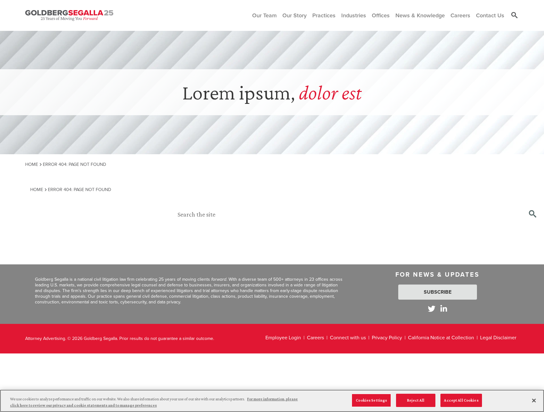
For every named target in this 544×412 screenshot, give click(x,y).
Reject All (415, 400)
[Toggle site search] (514, 15)
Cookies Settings (371, 400)
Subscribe (437, 292)
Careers (315, 337)
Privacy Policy (387, 337)
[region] (272, 401)
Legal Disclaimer (498, 337)
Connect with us (348, 337)
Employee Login (283, 337)
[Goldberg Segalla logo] (69, 15)
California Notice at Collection (441, 337)
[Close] (534, 400)
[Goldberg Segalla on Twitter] (431, 309)
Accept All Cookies (461, 400)
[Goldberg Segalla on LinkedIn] (443, 309)
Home (31, 164)
